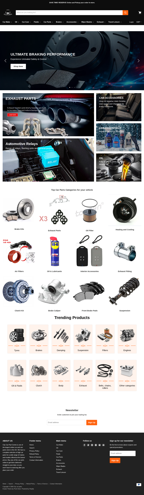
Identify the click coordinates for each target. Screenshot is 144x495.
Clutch (39, 385)
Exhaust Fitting (125, 271)
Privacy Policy (34, 451)
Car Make (7, 22)
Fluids (36, 22)
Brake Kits (19, 229)
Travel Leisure (114, 22)
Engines (127, 350)
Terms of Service (35, 457)
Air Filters (19, 271)
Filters (105, 350)
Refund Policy (34, 454)
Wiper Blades (86, 22)
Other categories (127, 385)
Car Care (25, 22)
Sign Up (91, 422)
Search (31, 448)
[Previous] (6, 61)
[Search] (125, 12)
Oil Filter (90, 231)
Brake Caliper (54, 311)
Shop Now (18, 66)
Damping (61, 350)
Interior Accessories (90, 271)
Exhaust (100, 22)
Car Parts (48, 22)
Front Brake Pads (90, 311)
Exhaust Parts (54, 231)
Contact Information (36, 460)
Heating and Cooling (125, 230)
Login (131, 22)
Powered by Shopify (28, 489)
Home (31, 445)
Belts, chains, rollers (105, 386)
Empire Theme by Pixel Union (12, 489)
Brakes (59, 22)
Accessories (72, 22)
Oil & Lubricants (54, 271)
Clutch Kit (19, 311)
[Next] (138, 61)
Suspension (124, 311)
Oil (16, 22)
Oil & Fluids (16, 386)
